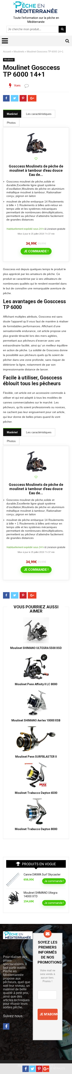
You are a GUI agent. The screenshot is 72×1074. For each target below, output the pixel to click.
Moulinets (19, 51)
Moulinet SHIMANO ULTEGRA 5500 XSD (36, 648)
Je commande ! (36, 251)
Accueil (7, 51)
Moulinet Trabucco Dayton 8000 (36, 829)
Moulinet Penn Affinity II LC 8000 (36, 684)
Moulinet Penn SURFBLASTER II (36, 756)
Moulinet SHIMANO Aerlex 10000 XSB (35, 720)
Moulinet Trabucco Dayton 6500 (36, 792)
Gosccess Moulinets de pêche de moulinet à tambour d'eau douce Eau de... (36, 170)
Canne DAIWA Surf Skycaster (42, 874)
